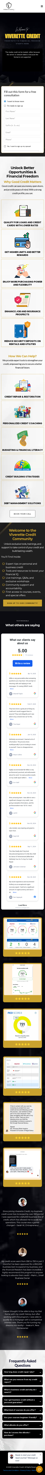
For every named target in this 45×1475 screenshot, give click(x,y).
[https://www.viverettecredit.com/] (9, 6)
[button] (41, 6)
